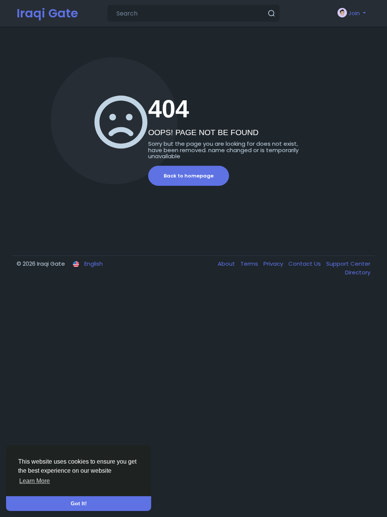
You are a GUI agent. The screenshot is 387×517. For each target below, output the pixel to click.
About (227, 264)
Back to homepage (189, 175)
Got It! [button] (79, 503)
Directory (357, 272)
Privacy (274, 264)
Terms (250, 264)
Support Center (348, 264)
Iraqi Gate (47, 13)
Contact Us (305, 264)
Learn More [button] (34, 481)
